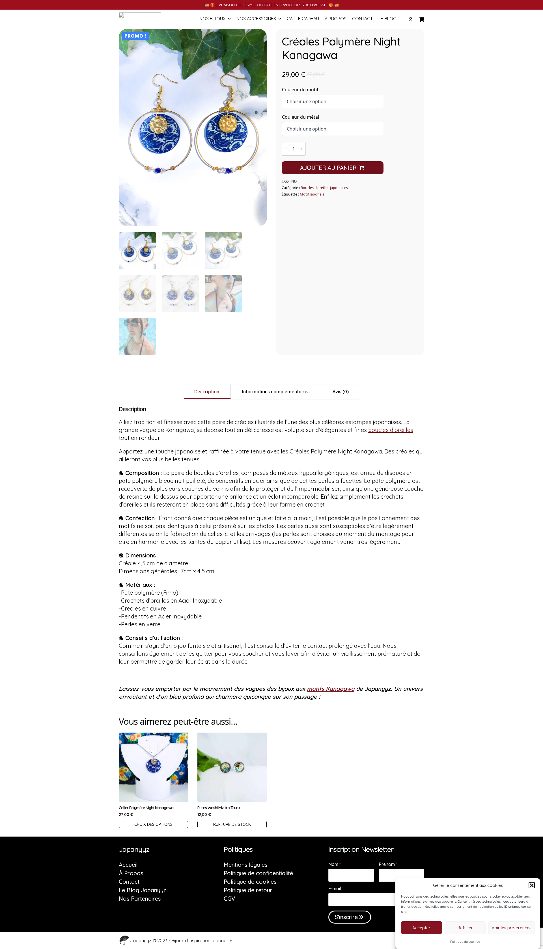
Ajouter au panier (328, 167)
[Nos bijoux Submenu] (228, 19)
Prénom (388, 864)
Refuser (465, 927)
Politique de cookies (465, 941)
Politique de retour (248, 890)
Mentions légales (245, 865)
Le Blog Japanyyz (142, 890)
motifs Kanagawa (330, 688)
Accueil (128, 865)
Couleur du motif (300, 89)
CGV (229, 899)
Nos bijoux (212, 18)
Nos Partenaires (140, 899)
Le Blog (387, 18)
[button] (532, 885)
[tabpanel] (271, 553)
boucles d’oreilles (390, 429)
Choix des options (153, 824)
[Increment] (301, 148)
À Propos (335, 18)
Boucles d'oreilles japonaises (324, 187)
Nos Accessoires (256, 18)
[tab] (207, 392)
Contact (362, 18)
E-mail (336, 888)
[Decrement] (286, 148)
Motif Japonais (312, 194)
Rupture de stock (232, 824)
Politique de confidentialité (258, 873)
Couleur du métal (300, 117)
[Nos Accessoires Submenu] (278, 19)
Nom (334, 864)
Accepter (421, 927)
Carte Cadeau (303, 18)
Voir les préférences (511, 927)
